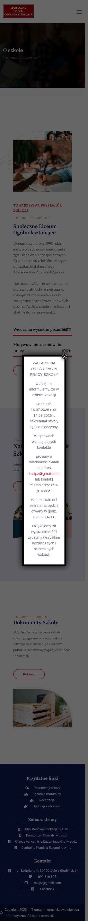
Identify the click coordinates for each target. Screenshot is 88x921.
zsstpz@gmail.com (44, 474)
